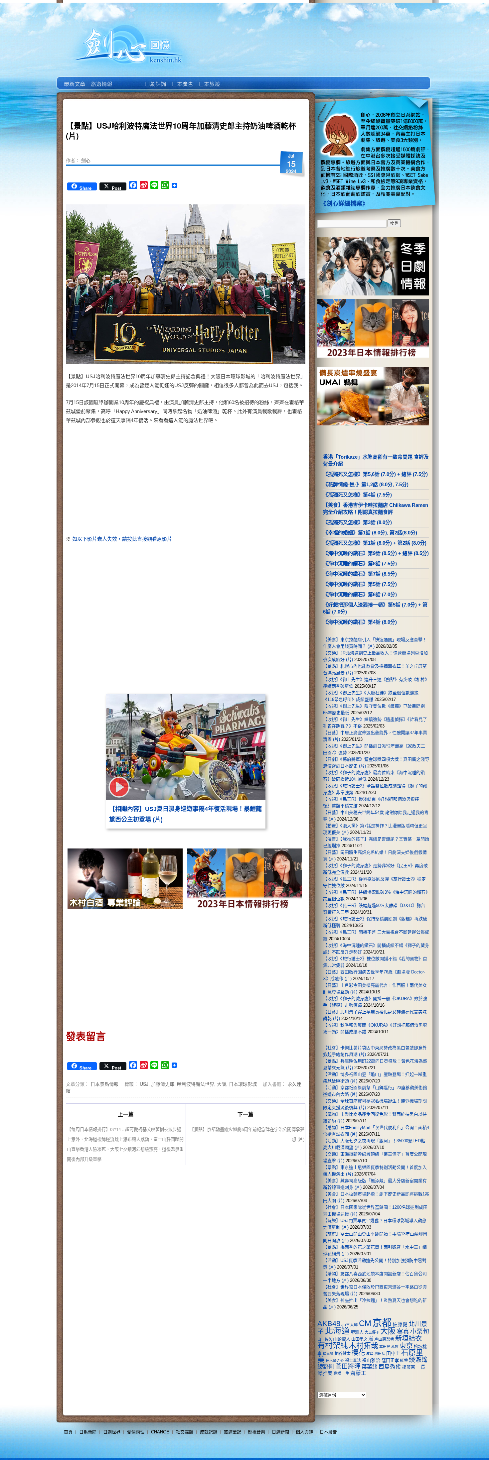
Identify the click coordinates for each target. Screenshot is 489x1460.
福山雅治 (371, 1360)
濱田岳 (379, 1354)
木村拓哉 (363, 1345)
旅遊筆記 (232, 1431)
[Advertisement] (243, 480)
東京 (406, 1345)
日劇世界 (154, 79)
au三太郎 (349, 1324)
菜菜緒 (370, 1367)
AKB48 (328, 1323)
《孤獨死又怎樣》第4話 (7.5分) (357, 495)
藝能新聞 (100, 79)
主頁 (74, 79)
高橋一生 (341, 1373)
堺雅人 (357, 1332)
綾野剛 (325, 1366)
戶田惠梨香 (384, 1339)
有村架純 (332, 1345)
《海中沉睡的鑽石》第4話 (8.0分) (360, 622)
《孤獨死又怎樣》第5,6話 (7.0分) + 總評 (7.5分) (375, 474)
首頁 (68, 1431)
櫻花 (358, 1352)
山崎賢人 (341, 1339)
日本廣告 (181, 79)
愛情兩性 (135, 1431)
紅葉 (404, 1360)
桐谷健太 (343, 1353)
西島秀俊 (390, 1367)
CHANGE (160, 1431)
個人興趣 (304, 1431)
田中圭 (393, 1353)
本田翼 (384, 1347)
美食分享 (235, 79)
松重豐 (328, 1354)
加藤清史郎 (162, 1083)
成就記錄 (208, 1431)
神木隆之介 (335, 1361)
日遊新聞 (280, 1431)
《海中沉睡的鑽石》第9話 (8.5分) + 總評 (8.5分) (376, 553)
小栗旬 (419, 1331)
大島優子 (372, 1332)
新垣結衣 (408, 1338)
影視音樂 (256, 1431)
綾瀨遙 (418, 1359)
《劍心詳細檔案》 (344, 203)
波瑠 (369, 1354)
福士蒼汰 (353, 1360)
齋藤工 (358, 1373)
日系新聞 (87, 1431)
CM (365, 1323)
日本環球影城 (243, 1083)
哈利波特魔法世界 (195, 1083)
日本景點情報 (104, 1083)
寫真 (403, 1331)
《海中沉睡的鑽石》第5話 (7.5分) (360, 584)
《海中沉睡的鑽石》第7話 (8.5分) (360, 574)
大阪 (221, 1083)
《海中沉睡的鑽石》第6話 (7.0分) (360, 594)
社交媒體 (184, 1431)
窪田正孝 (390, 1360)
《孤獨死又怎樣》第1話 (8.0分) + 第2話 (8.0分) (374, 543)
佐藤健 (400, 1324)
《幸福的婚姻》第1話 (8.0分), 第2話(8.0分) (370, 532)
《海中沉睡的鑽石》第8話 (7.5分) (360, 563)
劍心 (85, 160)
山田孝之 (359, 1339)
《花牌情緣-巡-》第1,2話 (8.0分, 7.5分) (365, 484)
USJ (144, 1083)
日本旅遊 (208, 79)
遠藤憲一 (410, 1367)
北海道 (337, 1330)
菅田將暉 (348, 1366)
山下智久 (324, 1339)
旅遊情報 (127, 79)
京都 (382, 1322)
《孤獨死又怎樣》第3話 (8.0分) (357, 522)
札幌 (395, 1347)
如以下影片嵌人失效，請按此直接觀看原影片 (122, 539)
